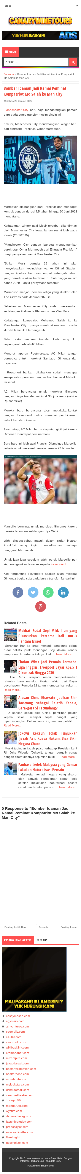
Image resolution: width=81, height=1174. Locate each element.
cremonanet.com (17, 1053)
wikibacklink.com (17, 1047)
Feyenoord (58, 564)
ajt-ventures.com (17, 1026)
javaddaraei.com (17, 1063)
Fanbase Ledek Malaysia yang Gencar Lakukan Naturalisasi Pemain (47, 767)
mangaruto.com (17, 1105)
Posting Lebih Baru (16, 927)
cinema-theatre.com (19, 1095)
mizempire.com (16, 1058)
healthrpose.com (17, 1074)
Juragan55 (13, 1100)
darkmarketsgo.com (19, 1116)
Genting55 (13, 1137)
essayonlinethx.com (19, 1132)
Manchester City (17, 110)
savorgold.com (16, 1042)
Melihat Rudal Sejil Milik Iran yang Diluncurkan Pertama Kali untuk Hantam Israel (47, 636)
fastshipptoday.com (19, 1121)
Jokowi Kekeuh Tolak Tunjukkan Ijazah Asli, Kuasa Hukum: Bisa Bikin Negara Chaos (47, 738)
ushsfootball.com (17, 1089)
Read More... (65, 654)
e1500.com (13, 1037)
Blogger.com (47, 1165)
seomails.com (15, 1031)
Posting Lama (68, 927)
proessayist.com (17, 1126)
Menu (12, 52)
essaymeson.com (18, 1016)
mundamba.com (17, 1079)
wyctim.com (14, 1111)
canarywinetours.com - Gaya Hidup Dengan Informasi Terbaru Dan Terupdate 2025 (46, 1159)
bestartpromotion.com (21, 1068)
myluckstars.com (17, 1084)
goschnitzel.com (17, 1142)
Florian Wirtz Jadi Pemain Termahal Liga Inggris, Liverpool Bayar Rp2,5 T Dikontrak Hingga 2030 (47, 667)
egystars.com (15, 1021)
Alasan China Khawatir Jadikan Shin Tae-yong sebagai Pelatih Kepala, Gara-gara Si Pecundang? (47, 703)
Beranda (43, 927)
